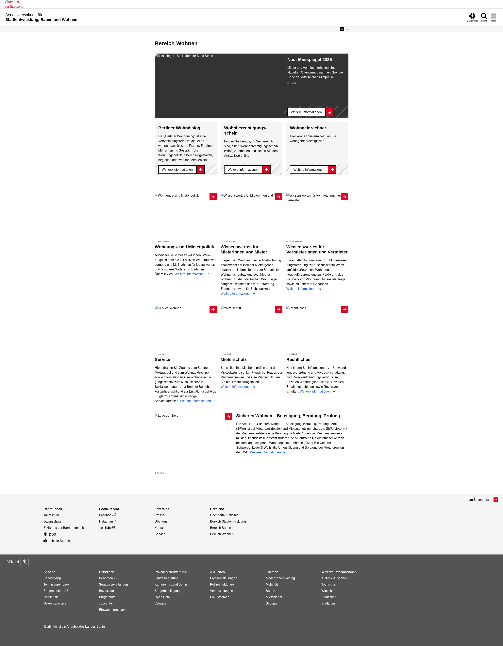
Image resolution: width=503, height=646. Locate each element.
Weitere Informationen (306, 112)
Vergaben (161, 603)
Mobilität (272, 584)
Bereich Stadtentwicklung (228, 521)
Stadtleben (329, 597)
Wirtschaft (328, 590)
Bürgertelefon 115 (55, 590)
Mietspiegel (274, 597)
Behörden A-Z (109, 578)
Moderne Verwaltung (280, 578)
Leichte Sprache (60, 540)
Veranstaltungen (221, 590)
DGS (52, 534)
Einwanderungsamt (112, 609)
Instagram (106, 521)
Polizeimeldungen (223, 584)
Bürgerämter (107, 597)
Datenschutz (52, 521)
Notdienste (51, 597)
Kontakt (160, 527)
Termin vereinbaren (57, 584)
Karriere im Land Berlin (171, 584)
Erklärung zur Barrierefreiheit (63, 527)
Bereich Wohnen (222, 534)
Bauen (270, 590)
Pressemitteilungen (223, 578)
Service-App (52, 578)
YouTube (105, 527)
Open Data (162, 597)
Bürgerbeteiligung (167, 590)
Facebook (106, 515)
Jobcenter (106, 603)
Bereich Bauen (220, 527)
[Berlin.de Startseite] (16, 562)
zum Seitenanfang (479, 499)
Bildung (271, 603)
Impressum (51, 515)
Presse (159, 515)
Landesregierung (166, 578)
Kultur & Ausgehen (334, 578)
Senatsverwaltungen (113, 584)
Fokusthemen (219, 597)
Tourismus (328, 584)
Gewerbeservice (54, 603)
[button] (344, 29)
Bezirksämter (108, 590)
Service (160, 534)
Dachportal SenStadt (224, 515)
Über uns (161, 521)
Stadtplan (328, 603)
